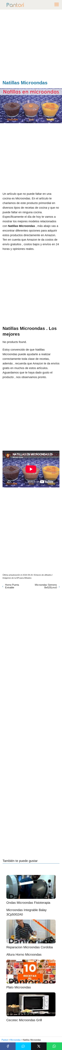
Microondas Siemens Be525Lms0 (46, 586)
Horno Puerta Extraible (12, 586)
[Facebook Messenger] (23, 1046)
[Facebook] (8, 1046)
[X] (39, 1046)
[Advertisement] (31, 45)
